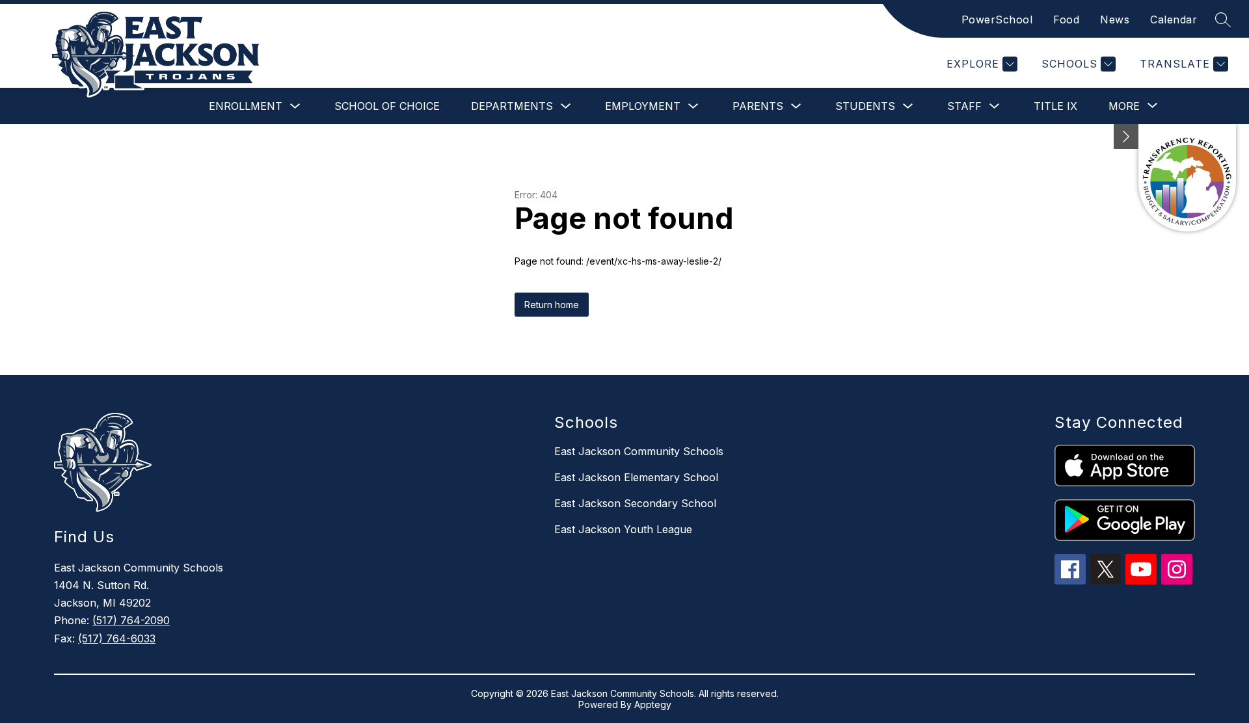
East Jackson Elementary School (636, 477)
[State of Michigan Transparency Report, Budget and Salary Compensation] (1187, 177)
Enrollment (245, 105)
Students (865, 105)
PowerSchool (997, 19)
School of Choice (387, 105)
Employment (642, 105)
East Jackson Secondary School (635, 503)
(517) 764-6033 (116, 638)
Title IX (1055, 105)
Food (1066, 19)
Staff (964, 105)
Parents (757, 105)
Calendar (1173, 19)
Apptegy (652, 704)
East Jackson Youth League (623, 529)
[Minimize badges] (1126, 136)
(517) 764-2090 (131, 620)
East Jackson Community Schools (638, 451)
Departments (512, 105)
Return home (551, 304)
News (1114, 19)
